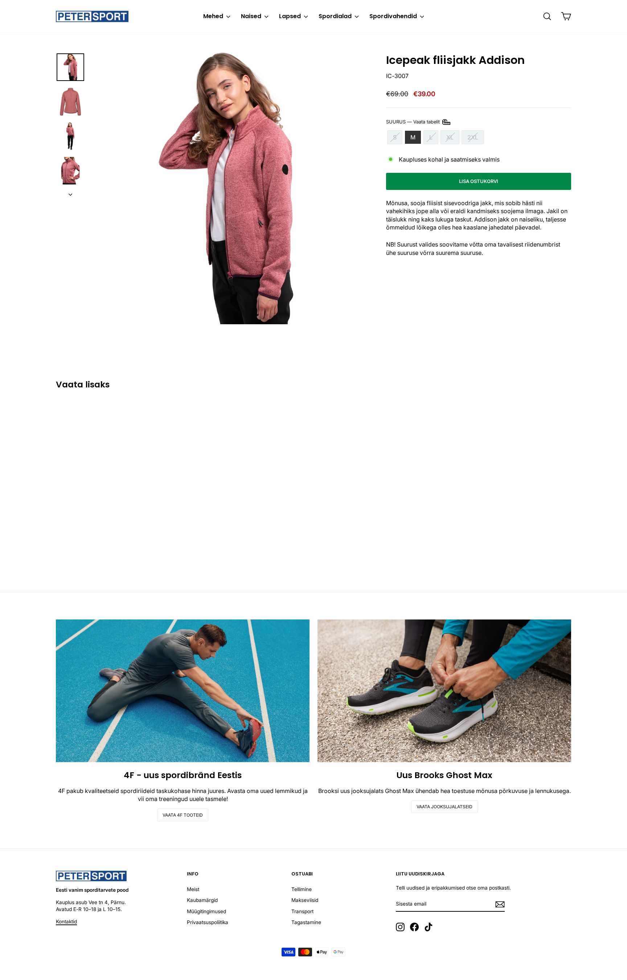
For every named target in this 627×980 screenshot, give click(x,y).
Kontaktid (66, 921)
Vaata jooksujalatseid (444, 806)
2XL (472, 137)
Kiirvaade (117, 523)
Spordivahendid (393, 16)
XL (450, 137)
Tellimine (301, 889)
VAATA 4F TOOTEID (183, 815)
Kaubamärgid (202, 900)
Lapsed (290, 16)
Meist (193, 889)
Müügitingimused (206, 911)
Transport (302, 911)
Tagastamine (306, 922)
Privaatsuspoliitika (207, 922)
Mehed (214, 16)
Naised (252, 16)
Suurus (413, 121)
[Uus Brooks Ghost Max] (444, 690)
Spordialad (336, 16)
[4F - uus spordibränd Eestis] (183, 690)
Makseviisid (304, 900)
